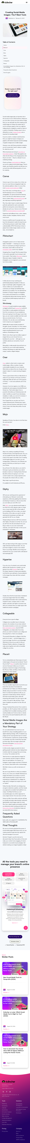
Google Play (18, 308)
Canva (5, 45)
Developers (18, 1112)
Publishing (4, 1103)
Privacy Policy (19, 1137)
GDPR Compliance (20, 1139)
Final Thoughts (6, 72)
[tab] (8, 874)
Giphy (4, 55)
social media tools (16, 162)
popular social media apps (12, 188)
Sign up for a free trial (8, 808)
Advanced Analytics (6, 1120)
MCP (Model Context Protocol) (21, 1110)
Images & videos (17, 132)
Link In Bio (4, 1122)
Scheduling (4, 1105)
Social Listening (5, 1114)
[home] (7, 2)
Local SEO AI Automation (22, 1107)
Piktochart (5, 47)
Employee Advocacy (7, 1124)
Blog (17, 1133)
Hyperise (5, 58)
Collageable (6, 60)
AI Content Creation (7, 1112)
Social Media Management (19, 1104)
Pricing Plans (5, 1131)
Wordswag (5, 306)
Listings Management (7, 1118)
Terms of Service (20, 1135)
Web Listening (5, 1116)
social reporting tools (19, 198)
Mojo (4, 53)
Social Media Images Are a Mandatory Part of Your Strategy (14, 66)
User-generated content (9, 628)
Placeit (5, 63)
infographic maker (7, 249)
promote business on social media (15, 211)
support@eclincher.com (7, 1088)
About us (18, 1131)
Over (4, 50)
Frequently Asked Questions (10, 70)
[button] (26, 2)
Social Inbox (5, 1109)
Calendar (4, 1107)
